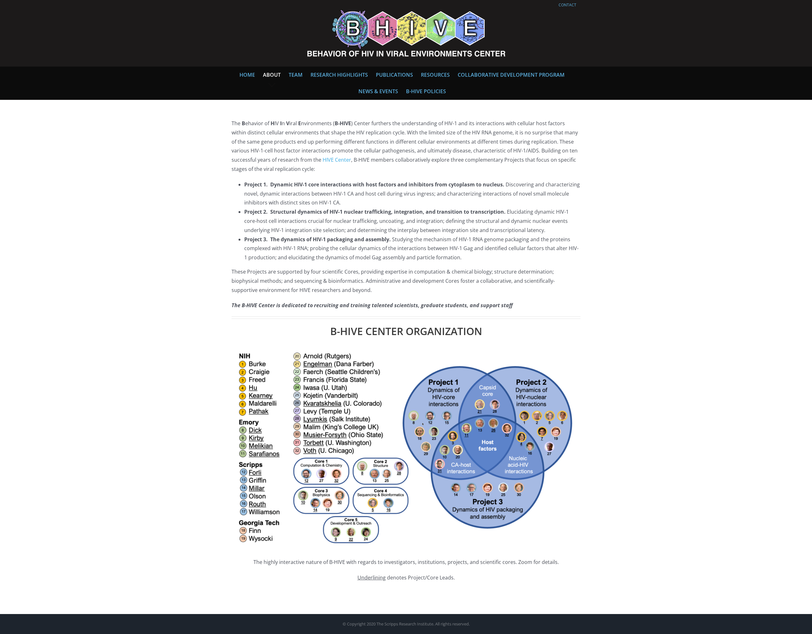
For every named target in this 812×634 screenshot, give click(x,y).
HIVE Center (337, 159)
